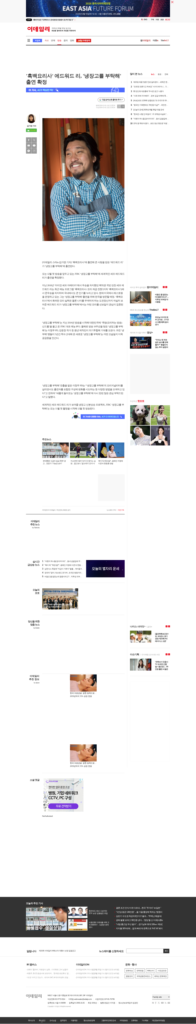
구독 (152, 20)
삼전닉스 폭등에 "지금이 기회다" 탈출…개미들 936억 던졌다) (66, 569)
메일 (28, 145)
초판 (162, 20)
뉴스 (152, 74)
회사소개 (31, 1020)
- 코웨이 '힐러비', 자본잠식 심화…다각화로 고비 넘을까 (47, 969)
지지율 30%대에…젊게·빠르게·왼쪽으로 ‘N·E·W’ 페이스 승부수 (142, 928)
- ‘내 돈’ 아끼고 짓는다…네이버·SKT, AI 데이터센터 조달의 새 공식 (48, 977)
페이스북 (28, 140)
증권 (159, 74)
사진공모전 (162, 971)
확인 (166, 951)
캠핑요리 (129, 976)
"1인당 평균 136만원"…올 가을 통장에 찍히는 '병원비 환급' (140, 912)
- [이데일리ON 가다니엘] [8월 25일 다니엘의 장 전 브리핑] (97, 969)
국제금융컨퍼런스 (143, 976)
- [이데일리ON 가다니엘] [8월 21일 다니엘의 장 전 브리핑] (97, 977)
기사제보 (145, 1020)
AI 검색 (37, 41)
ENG (145, 20)
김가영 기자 (31, 126)
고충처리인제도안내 (108, 1020)
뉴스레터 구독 (111, 510)
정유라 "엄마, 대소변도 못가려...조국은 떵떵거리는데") (64, 573)
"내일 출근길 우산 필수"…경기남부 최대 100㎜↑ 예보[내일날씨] (142, 924)
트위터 (34, 140)
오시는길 (52, 1020)
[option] (76, 19)
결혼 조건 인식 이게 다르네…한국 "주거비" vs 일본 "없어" (140, 908)
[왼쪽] (74, 589)
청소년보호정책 (89, 1020)
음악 (66, 40)
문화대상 (129, 971)
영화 (72, 40)
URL (34, 151)
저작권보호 (124, 1020)
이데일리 (51, 29)
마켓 (155, 40)
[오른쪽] (76, 589)
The (165, 40)
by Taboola (35, 528)
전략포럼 (140, 971)
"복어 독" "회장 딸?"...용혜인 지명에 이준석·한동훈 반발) (64, 565)
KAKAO (28, 151)
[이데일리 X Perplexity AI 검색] (75, 90)
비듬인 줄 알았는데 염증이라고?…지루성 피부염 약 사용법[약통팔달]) (70, 576)
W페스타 (150, 971)
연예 (53, 40)
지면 (157, 20)
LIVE (29, 20)
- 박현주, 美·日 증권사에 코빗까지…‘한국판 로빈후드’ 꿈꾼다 (48, 973)
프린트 (34, 145)
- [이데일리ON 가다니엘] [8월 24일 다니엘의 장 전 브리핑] (97, 973)
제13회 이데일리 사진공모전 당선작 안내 (54, 951)
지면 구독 (121, 510)
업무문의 (63, 1020)
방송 (59, 40)
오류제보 (134, 1020)
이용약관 (74, 1020)
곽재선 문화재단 (160, 976)
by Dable (36, 628)
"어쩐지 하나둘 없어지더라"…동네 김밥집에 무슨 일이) (64, 561)
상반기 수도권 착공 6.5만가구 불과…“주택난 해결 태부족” (140, 916)
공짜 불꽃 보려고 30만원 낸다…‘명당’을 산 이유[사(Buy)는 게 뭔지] (143, 920)
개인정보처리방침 (158, 1020)
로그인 (167, 20)
